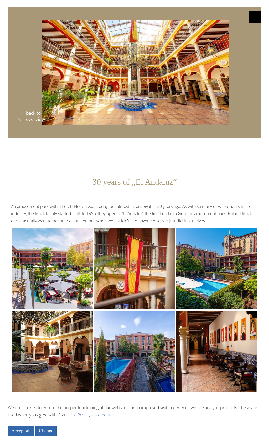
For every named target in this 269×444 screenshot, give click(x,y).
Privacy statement (93, 415)
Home (135, 8)
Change (46, 430)
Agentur (134, 22)
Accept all (21, 430)
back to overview (35, 116)
